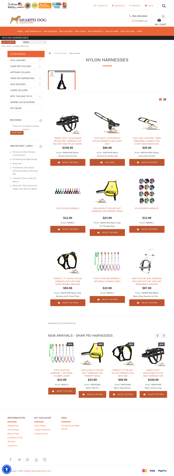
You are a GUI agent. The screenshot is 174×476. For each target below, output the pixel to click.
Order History (40, 426)
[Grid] (160, 99)
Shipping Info (13, 426)
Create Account (41, 434)
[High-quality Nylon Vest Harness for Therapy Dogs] (107, 191)
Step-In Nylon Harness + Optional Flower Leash (107, 279)
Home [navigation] (50, 53)
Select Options (70, 162)
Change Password (42, 430)
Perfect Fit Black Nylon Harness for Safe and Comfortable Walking (68, 281)
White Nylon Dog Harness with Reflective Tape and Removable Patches (146, 281)
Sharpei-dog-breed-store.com (37, 471)
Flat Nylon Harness (67, 208)
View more (17, 133)
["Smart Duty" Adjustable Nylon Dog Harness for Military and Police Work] (68, 121)
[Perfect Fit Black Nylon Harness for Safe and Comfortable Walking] (68, 261)
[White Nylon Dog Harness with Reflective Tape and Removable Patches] (146, 261)
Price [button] (26, 42)
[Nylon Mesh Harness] (146, 191)
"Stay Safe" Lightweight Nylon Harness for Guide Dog (107, 141)
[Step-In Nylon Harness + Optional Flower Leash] (107, 261)
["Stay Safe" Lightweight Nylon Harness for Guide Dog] (107, 121)
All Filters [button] (8, 42)
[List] (164, 99)
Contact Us (141, 20)
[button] (163, 6)
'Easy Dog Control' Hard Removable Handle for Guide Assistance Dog (147, 141)
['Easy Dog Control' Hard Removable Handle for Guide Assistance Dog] (146, 121)
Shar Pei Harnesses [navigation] (60, 53)
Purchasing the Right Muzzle (25, 159)
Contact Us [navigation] (102, 5)
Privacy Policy (13, 430)
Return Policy (13, 434)
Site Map (11, 441)
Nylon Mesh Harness (147, 208)
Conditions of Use (15, 437)
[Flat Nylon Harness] (68, 191)
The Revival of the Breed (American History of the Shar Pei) (25, 170)
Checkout (136, 5)
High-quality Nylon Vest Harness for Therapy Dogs (107, 209)
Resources (17, 163)
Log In (150, 5)
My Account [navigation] (120, 5)
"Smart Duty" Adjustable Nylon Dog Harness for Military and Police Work (67, 141)
